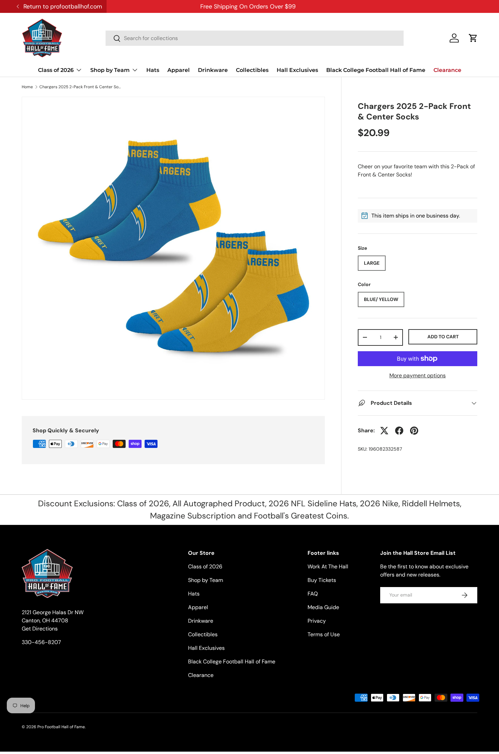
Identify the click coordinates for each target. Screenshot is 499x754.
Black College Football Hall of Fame (375, 70)
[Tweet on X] (384, 430)
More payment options (417, 375)
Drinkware (213, 70)
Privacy (317, 620)
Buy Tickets (322, 580)
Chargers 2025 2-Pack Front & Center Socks (80, 87)
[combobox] (255, 38)
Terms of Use (324, 634)
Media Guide (323, 607)
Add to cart (443, 337)
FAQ (313, 593)
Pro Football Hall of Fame (61, 727)
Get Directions (40, 628)
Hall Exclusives (297, 70)
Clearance (447, 70)
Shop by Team (110, 70)
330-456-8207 (41, 642)
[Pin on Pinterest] (414, 430)
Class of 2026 (56, 70)
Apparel (178, 70)
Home (27, 87)
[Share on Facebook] (399, 430)
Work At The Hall (328, 566)
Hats (152, 70)
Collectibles (252, 70)
